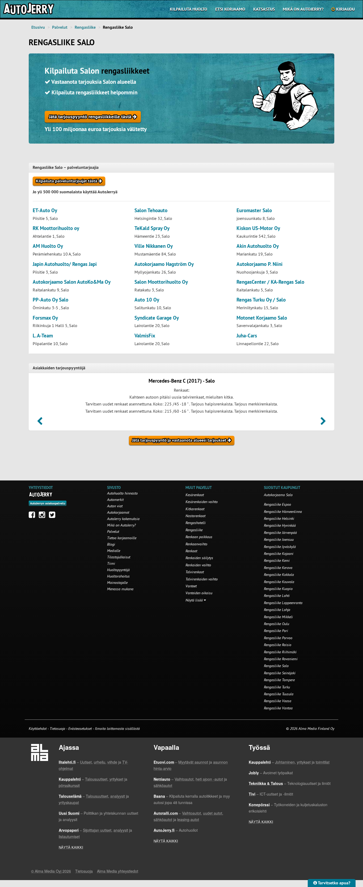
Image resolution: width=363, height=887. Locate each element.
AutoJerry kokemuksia (123, 518)
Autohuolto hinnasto (122, 493)
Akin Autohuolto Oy (258, 246)
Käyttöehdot (38, 728)
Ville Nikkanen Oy (153, 246)
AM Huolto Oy (48, 246)
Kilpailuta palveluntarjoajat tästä (67, 181)
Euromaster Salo (254, 210)
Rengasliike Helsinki (279, 518)
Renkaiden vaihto (198, 565)
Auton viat (115, 506)
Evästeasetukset (80, 728)
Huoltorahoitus (118, 576)
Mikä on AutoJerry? (303, 9)
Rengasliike (85, 27)
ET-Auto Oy (45, 210)
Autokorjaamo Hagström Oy (164, 264)
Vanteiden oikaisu (198, 593)
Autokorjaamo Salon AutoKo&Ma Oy (72, 282)
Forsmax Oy (45, 318)
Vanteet (191, 586)
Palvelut (59, 27)
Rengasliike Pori (276, 630)
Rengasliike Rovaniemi (281, 658)
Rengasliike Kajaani (278, 553)
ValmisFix (144, 335)
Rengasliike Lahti (277, 595)
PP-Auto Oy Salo (50, 299)
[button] (40, 422)
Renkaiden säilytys (199, 557)
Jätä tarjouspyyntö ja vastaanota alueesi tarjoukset (179, 440)
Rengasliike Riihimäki (280, 652)
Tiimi (111, 563)
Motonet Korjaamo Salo (262, 318)
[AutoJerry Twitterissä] (53, 516)
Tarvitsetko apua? (333, 883)
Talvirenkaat (194, 572)
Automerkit (115, 499)
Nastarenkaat (195, 515)
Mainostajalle (117, 582)
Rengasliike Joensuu (279, 539)
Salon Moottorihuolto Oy (161, 282)
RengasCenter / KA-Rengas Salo (270, 282)
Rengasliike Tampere (279, 679)
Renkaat (191, 551)
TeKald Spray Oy (152, 228)
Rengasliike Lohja (277, 609)
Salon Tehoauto (150, 210)
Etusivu (38, 27)
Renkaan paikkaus (198, 536)
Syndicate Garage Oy (156, 318)
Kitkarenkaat (194, 509)
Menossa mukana (120, 589)
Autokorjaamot (118, 512)
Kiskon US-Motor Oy (258, 228)
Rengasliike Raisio (277, 644)
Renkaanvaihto (196, 544)
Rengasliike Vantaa (278, 708)
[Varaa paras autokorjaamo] (41, 494)
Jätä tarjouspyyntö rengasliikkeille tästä (91, 117)
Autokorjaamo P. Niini (259, 264)
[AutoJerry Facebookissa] (33, 516)
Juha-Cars (247, 335)
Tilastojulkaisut (118, 557)
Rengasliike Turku (277, 687)
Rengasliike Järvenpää (280, 532)
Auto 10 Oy (146, 299)
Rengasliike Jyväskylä (280, 546)
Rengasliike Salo (276, 665)
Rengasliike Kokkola (279, 574)
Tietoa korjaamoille (121, 537)
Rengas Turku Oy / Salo (261, 299)
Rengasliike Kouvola (279, 581)
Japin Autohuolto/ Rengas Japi (65, 264)
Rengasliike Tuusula (278, 694)
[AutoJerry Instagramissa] (43, 516)
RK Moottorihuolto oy (56, 228)
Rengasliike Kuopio (278, 588)
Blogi (111, 544)
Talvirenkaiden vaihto (201, 579)
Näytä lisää (194, 600)
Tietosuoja (57, 728)
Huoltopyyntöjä (118, 569)
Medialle (113, 550)
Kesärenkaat (194, 494)
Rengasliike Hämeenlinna (283, 511)
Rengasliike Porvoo (278, 637)
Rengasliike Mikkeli (278, 616)
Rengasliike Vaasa (277, 700)
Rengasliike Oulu (276, 623)
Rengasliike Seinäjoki (280, 673)
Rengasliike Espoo (277, 504)
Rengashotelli (195, 522)
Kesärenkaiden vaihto (201, 501)
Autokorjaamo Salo (278, 494)
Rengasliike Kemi (277, 560)
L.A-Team (43, 335)
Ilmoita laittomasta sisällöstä (117, 728)
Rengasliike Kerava (278, 567)
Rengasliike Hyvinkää (280, 525)
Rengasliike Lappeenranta (283, 602)
